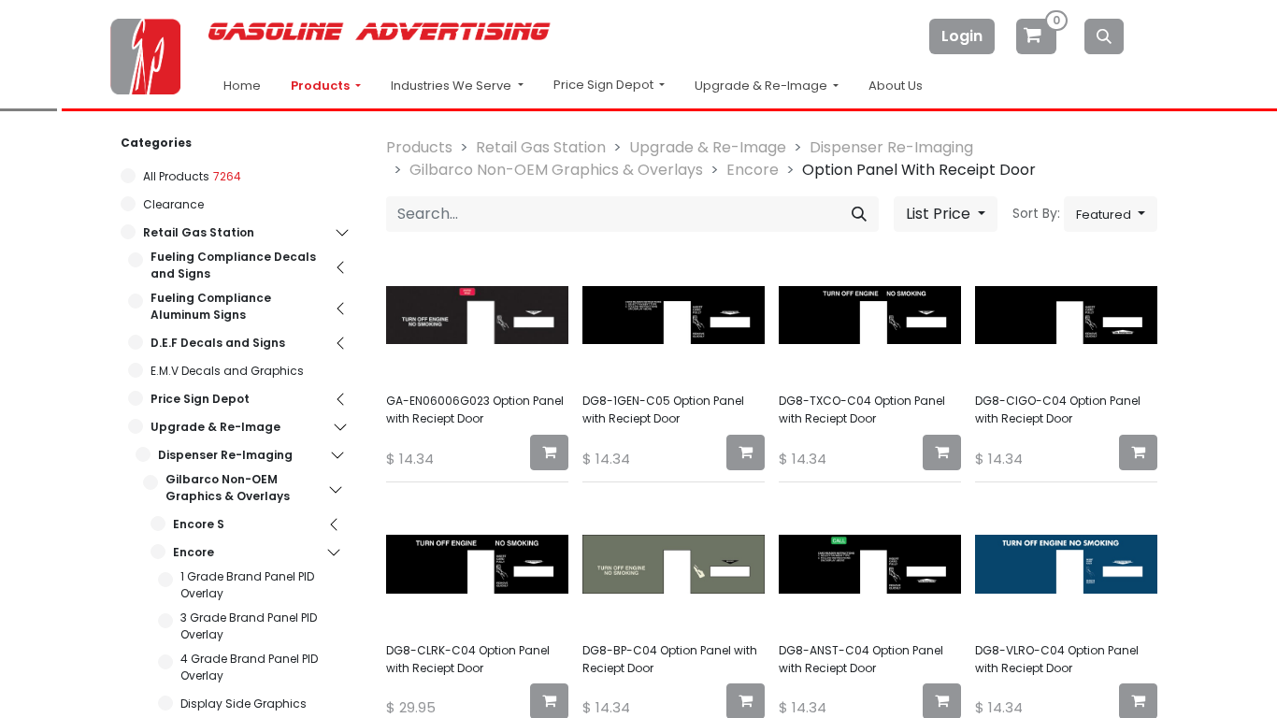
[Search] (1104, 36)
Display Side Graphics (243, 703)
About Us (895, 85)
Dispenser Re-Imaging (225, 455)
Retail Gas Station (198, 232)
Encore (193, 552)
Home (242, 85)
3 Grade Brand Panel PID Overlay (248, 626)
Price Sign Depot (200, 399)
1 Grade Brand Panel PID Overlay (247, 584)
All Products (176, 176)
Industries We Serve (452, 85)
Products (321, 85)
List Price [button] (940, 213)
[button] (1110, 214)
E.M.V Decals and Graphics (227, 371)
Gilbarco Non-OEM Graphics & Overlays (227, 487)
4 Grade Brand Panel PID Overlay (249, 667)
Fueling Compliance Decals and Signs (233, 265)
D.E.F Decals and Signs (218, 343)
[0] (1038, 36)
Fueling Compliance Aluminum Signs (211, 306)
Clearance (173, 204)
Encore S (198, 524)
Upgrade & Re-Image (215, 427)
